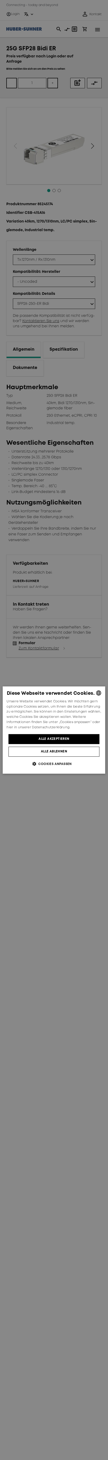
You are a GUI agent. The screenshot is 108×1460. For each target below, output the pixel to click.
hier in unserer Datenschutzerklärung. (38, 727)
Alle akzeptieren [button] (54, 739)
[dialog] (54, 730)
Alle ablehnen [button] (54, 751)
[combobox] (98, 693)
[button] (54, 764)
